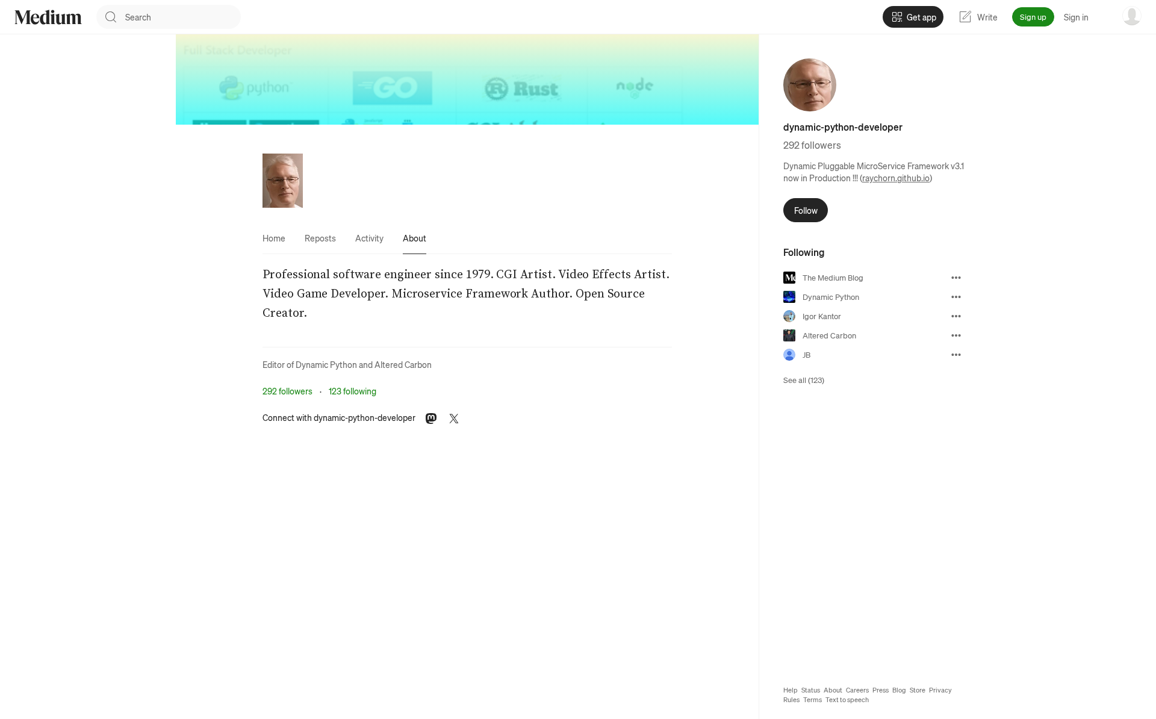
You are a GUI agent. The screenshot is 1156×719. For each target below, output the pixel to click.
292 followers (287, 390)
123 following (352, 390)
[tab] (274, 238)
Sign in (1076, 16)
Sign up (1033, 16)
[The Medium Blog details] (956, 277)
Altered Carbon (403, 364)
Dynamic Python (326, 364)
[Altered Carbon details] (956, 335)
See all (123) (803, 380)
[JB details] (956, 354)
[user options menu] (1132, 15)
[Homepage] (48, 17)
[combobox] (183, 17)
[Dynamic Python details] (956, 297)
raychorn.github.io (896, 177)
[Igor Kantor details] (956, 316)
